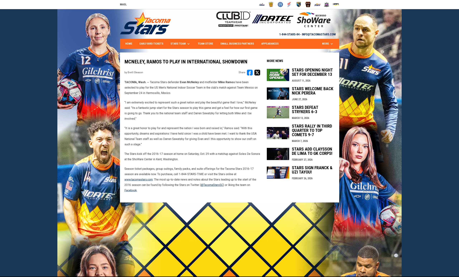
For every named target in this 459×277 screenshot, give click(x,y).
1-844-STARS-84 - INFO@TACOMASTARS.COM (307, 34)
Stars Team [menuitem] (181, 44)
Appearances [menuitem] (270, 43)
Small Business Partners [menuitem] (237, 43)
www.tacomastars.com (138, 179)
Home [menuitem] (128, 43)
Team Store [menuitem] (205, 43)
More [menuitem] (328, 44)
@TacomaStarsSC (212, 185)
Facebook (130, 190)
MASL (123, 5)
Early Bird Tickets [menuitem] (151, 43)
